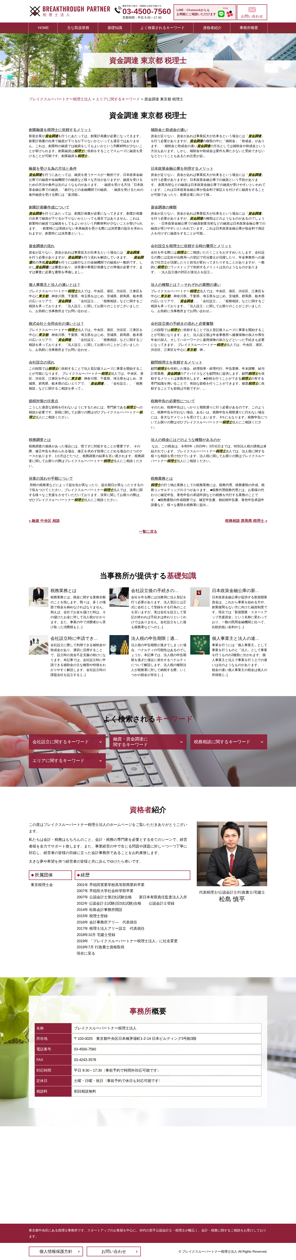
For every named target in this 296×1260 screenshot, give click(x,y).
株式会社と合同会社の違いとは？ (56, 324)
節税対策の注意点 (43, 401)
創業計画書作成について (49, 207)
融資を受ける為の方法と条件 (53, 169)
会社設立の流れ (42, 362)
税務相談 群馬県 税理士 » (246, 521)
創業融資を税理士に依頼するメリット (60, 130)
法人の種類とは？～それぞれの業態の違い (186, 285)
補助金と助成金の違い (169, 130)
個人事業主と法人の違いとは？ (54, 285)
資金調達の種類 (164, 207)
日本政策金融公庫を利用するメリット (182, 169)
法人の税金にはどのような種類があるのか (186, 440)
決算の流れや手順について (51, 479)
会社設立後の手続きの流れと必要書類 (182, 324)
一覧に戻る (148, 532)
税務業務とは (162, 479)
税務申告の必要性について (173, 401)
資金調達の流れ (42, 246)
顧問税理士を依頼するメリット (176, 362)
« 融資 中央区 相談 (44, 521)
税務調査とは (40, 440)
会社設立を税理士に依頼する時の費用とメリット (191, 246)
